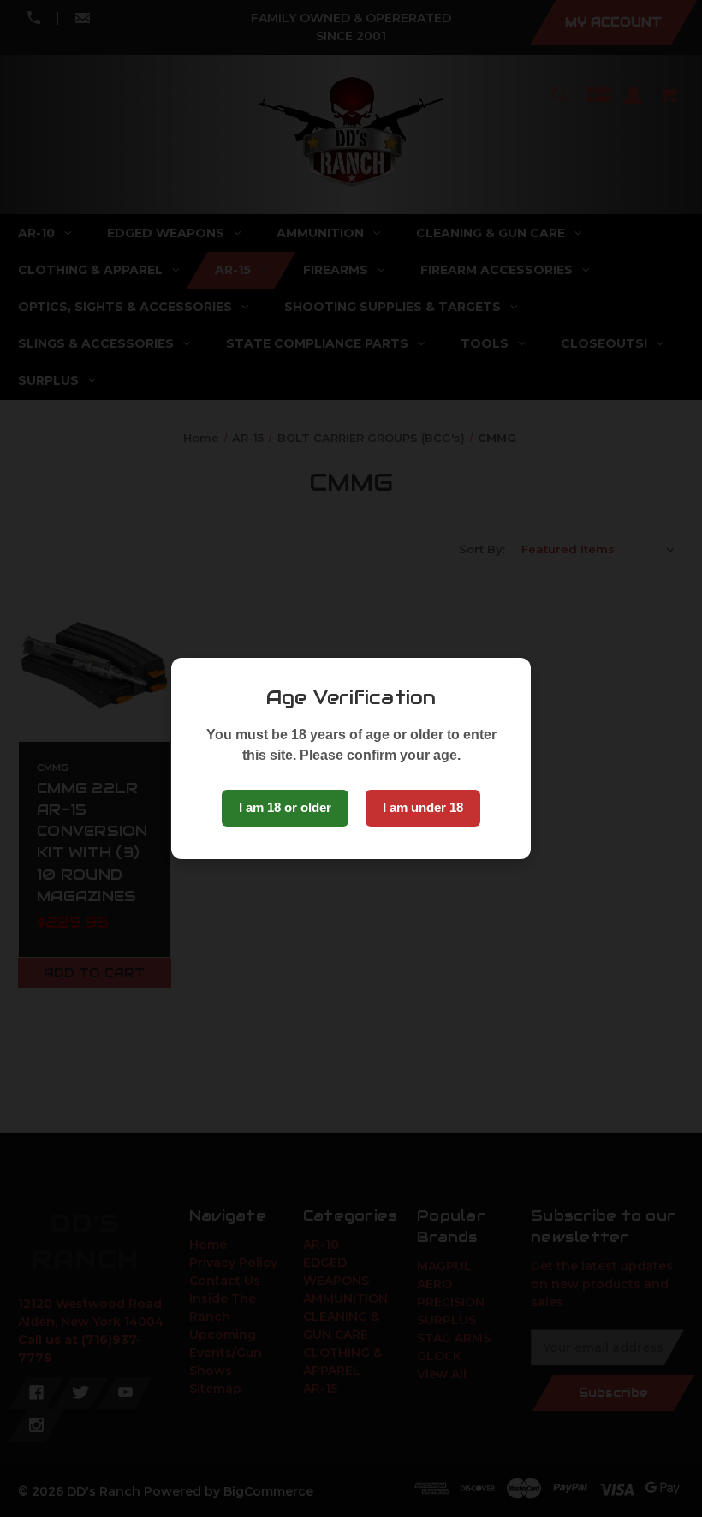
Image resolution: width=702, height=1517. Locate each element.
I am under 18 (423, 807)
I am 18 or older (285, 807)
